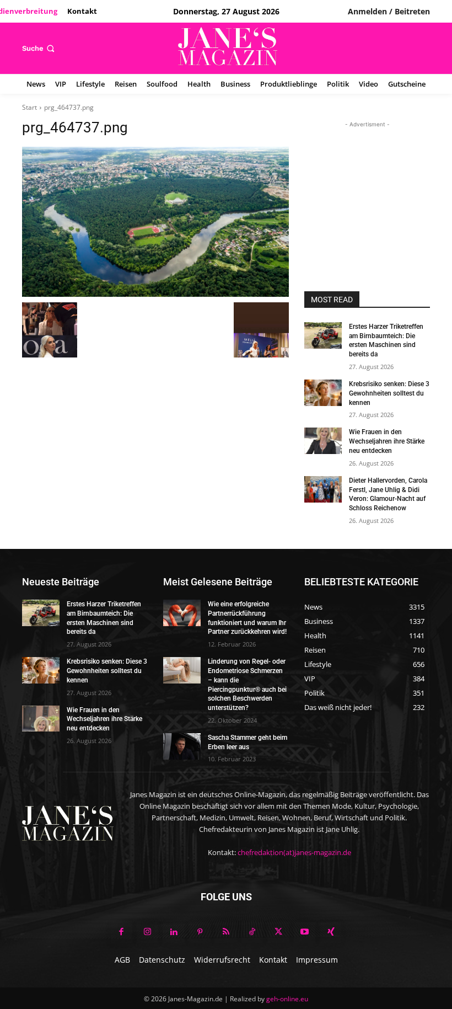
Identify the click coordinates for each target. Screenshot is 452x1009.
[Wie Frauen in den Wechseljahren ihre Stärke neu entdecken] (323, 441)
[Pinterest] (200, 932)
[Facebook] (121, 932)
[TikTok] (252, 932)
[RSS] (226, 932)
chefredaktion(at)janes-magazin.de (294, 852)
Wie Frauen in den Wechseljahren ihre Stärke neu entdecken (386, 441)
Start (29, 107)
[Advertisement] (367, 185)
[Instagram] (147, 932)
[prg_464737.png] (155, 222)
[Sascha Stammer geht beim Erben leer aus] (182, 746)
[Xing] (330, 932)
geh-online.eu (287, 998)
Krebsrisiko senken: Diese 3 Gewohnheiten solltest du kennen (389, 393)
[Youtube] (304, 932)
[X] (278, 932)
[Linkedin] (173, 932)
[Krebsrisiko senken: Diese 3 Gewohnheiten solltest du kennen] (323, 393)
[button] (39, 48)
